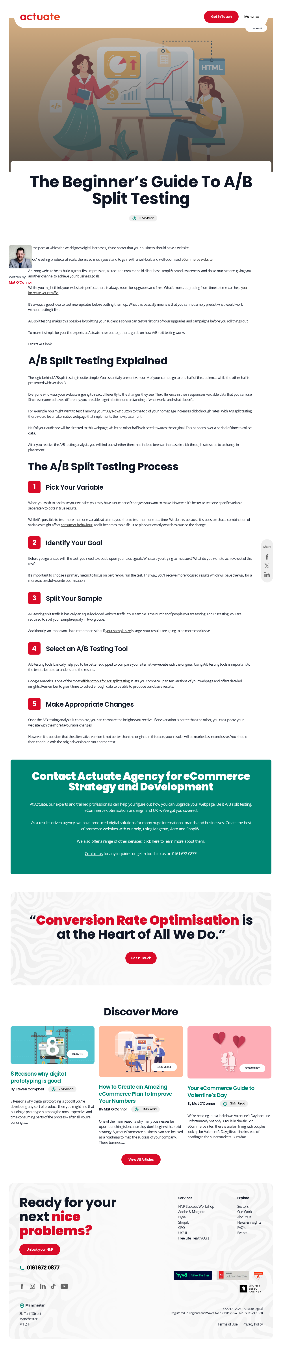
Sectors (243, 1206)
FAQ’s (241, 1227)
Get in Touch (221, 16)
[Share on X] (267, 565)
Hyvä (182, 1217)
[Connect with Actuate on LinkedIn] (43, 1286)
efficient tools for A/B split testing (105, 681)
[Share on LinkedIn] (267, 574)
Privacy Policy (253, 1324)
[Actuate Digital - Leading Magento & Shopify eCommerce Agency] (40, 16)
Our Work (244, 1211)
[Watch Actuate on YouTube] (64, 1286)
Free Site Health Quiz (193, 1238)
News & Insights (249, 1222)
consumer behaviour (77, 524)
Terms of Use (227, 1324)
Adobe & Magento (192, 1211)
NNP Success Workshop (196, 1206)
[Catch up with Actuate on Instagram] (32, 1286)
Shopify (183, 1222)
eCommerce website (197, 259)
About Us (244, 1217)
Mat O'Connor (20, 282)
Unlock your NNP (39, 1249)
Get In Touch (141, 957)
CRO (181, 1227)
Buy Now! (113, 411)
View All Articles (141, 1159)
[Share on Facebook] (267, 557)
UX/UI (182, 1232)
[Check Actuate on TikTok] (53, 1286)
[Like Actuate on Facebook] (22, 1286)
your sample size (118, 630)
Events (242, 1232)
